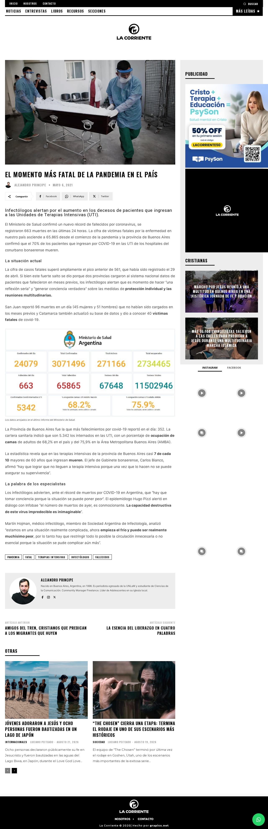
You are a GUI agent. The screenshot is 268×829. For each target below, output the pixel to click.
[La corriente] (134, 31)
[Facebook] (42, 596)
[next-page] (14, 770)
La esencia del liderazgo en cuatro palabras (141, 630)
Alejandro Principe (30, 184)
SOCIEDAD (99, 742)
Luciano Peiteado (41, 742)
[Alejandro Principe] (9, 185)
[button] (250, 4)
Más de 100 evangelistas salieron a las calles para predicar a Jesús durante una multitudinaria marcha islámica (221, 338)
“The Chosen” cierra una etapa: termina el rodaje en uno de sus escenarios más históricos (134, 729)
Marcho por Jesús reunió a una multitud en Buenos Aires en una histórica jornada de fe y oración (221, 291)
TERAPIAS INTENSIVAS (51, 557)
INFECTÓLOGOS (80, 557)
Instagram (210, 367)
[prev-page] (7, 770)
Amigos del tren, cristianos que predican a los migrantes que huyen (46, 630)
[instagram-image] (201, 392)
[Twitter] (54, 596)
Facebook (234, 367)
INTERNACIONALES (16, 742)
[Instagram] (48, 596)
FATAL (28, 557)
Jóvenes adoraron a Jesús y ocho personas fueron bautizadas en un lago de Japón (41, 729)
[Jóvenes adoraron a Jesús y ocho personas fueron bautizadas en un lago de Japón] (46, 690)
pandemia (13, 557)
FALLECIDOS (102, 557)
